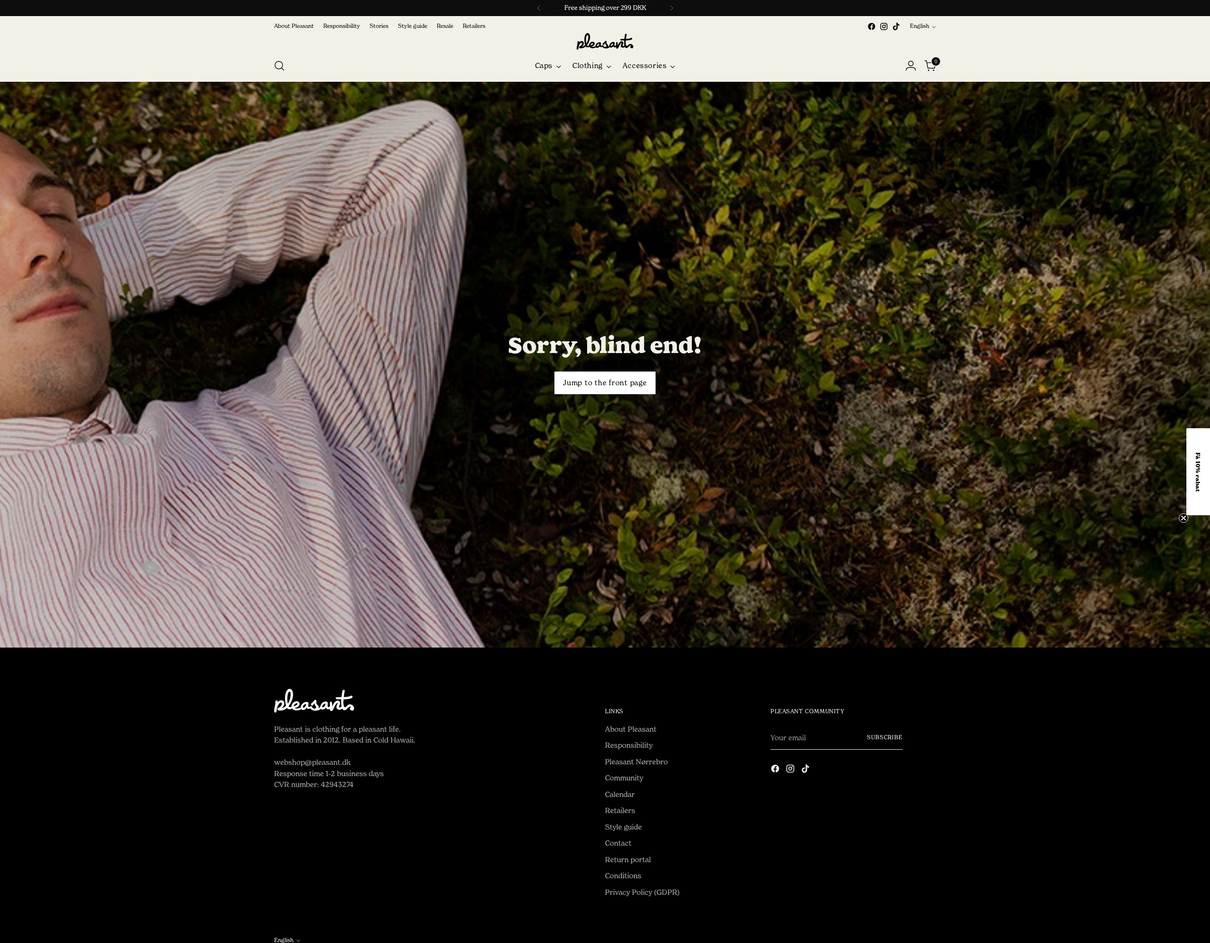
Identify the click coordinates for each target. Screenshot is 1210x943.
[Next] (671, 8)
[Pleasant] (605, 41)
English (919, 26)
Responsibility (629, 745)
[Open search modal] (279, 65)
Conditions (623, 875)
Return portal (628, 859)
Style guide (623, 826)
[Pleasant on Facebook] (871, 26)
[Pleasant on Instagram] (884, 26)
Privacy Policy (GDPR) (642, 892)
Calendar (620, 794)
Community (624, 777)
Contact (618, 843)
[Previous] (538, 8)
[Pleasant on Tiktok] (896, 26)
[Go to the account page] (910, 65)
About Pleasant (631, 729)
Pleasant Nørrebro (636, 761)
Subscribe (885, 737)
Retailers (620, 810)
